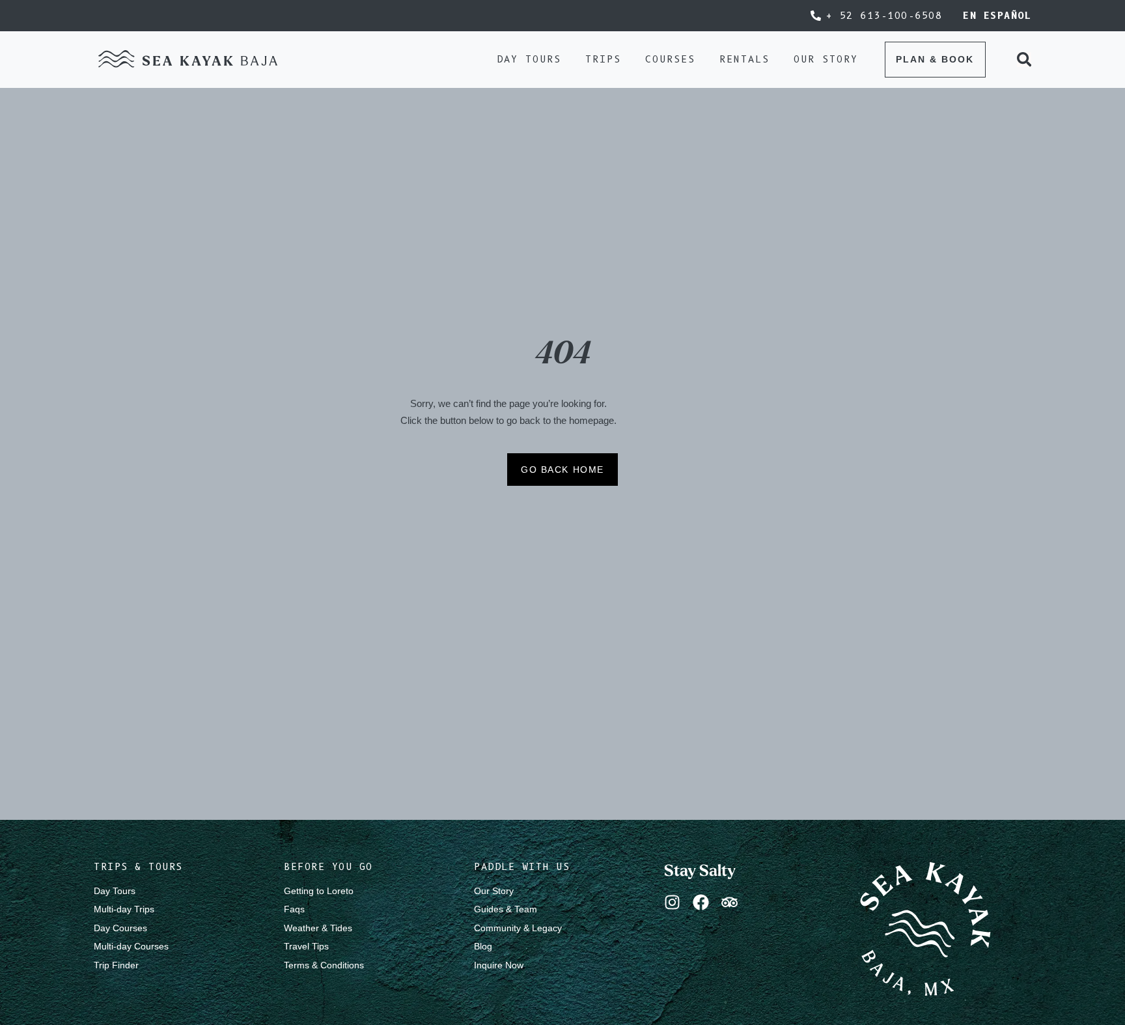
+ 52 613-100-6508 (884, 15)
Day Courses (120, 928)
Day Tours (114, 891)
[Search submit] (1024, 59)
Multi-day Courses (131, 946)
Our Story (494, 891)
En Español (997, 15)
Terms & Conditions (324, 965)
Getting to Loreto (319, 891)
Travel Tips (306, 946)
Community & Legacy (518, 928)
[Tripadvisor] (729, 902)
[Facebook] (701, 902)
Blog (483, 946)
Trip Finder (116, 965)
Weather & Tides (318, 928)
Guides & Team (505, 909)
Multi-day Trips (124, 909)
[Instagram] (672, 902)
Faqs (294, 909)
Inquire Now (498, 965)
